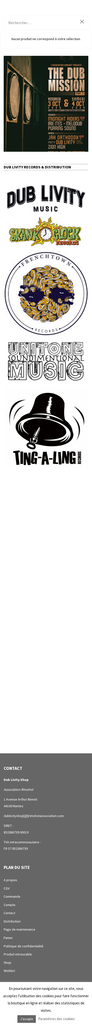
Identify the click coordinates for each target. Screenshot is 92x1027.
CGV (7, 888)
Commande (12, 896)
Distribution (12, 921)
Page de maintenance (19, 929)
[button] (46, 104)
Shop (7, 962)
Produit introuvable (18, 954)
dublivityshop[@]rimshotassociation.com (34, 816)
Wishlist (9, 970)
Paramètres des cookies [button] (56, 1018)
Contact (9, 913)
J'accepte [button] (26, 1019)
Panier (8, 938)
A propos (10, 880)
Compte (9, 905)
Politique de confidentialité (23, 946)
